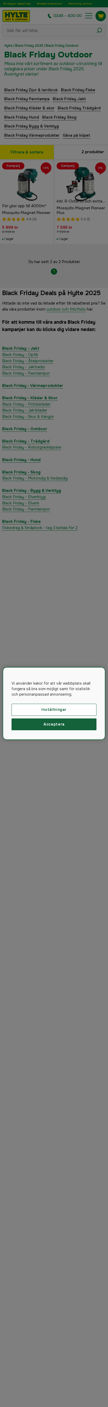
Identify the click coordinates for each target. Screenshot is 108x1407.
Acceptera (54, 724)
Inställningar (53, 709)
